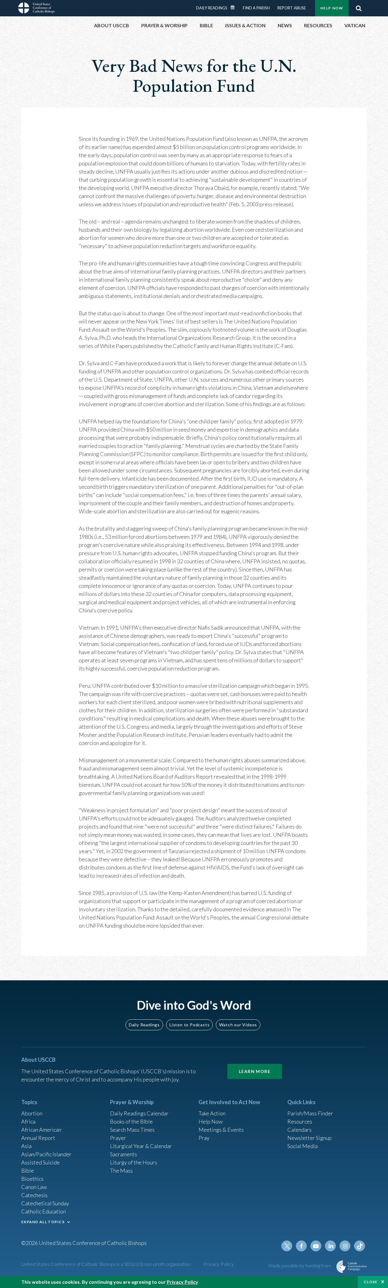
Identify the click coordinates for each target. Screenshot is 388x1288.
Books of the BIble (131, 1121)
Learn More (254, 1071)
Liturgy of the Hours (133, 1162)
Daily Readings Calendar (234, 8)
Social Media (302, 1146)
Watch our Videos (238, 1024)
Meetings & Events (221, 1129)
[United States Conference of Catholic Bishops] (36, 8)
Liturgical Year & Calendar (141, 1146)
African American (41, 1129)
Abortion (31, 1113)
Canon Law (34, 1187)
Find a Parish (256, 7)
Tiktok (359, 1245)
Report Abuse (291, 7)
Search (358, 8)
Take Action (212, 1113)
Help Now (331, 8)
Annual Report (38, 1137)
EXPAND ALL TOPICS (43, 1222)
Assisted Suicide (40, 1162)
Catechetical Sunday (45, 1203)
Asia (26, 1146)
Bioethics (32, 1178)
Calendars (299, 1129)
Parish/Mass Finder (310, 1113)
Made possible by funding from (300, 1265)
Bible (27, 1170)
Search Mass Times (132, 1129)
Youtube (315, 1245)
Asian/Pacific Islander (46, 1154)
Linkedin (330, 1245)
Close (371, 1282)
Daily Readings (211, 7)
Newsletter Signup (309, 1137)
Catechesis (34, 1195)
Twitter (286, 1245)
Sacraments (123, 1154)
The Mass (121, 1170)
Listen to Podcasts (189, 1024)
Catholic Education (43, 1211)
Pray (204, 1137)
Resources (299, 1121)
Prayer (118, 1137)
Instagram (345, 1245)
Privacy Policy (218, 1264)
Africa (28, 1121)
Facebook (301, 1245)
